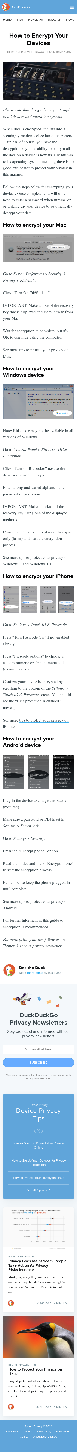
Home (7, 19)
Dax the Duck (32, 967)
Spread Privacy (33, 1426)
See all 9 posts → (38, 1190)
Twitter (28, 1431)
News (70, 19)
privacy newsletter (46, 945)
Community (44, 1431)
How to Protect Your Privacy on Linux (38, 1178)
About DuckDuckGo (45, 1436)
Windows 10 (40, 563)
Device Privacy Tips (37, 52)
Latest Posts (12, 1431)
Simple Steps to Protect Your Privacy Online (38, 1145)
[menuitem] (7, 20)
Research (54, 19)
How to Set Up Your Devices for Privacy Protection (38, 1163)
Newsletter (35, 19)
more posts (35, 973)
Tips (20, 20)
